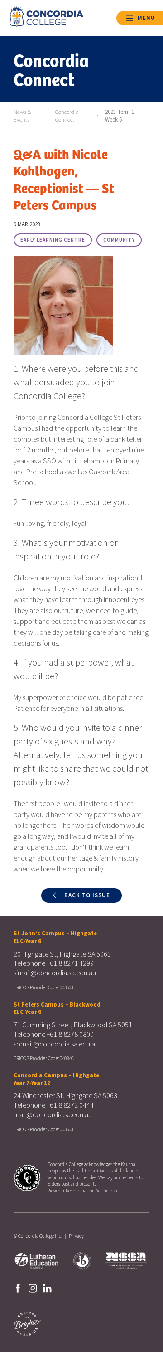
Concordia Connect (67, 116)
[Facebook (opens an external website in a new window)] (18, 1287)
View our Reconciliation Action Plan (83, 1190)
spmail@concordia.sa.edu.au (56, 1044)
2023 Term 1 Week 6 (119, 116)
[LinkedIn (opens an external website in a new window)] (47, 1287)
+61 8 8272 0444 (70, 1105)
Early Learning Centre (52, 240)
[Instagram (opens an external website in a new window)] (33, 1287)
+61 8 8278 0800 (70, 1035)
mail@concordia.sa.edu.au (53, 1115)
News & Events (22, 116)
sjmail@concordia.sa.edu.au (55, 973)
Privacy (76, 1236)
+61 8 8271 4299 (70, 963)
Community (119, 240)
